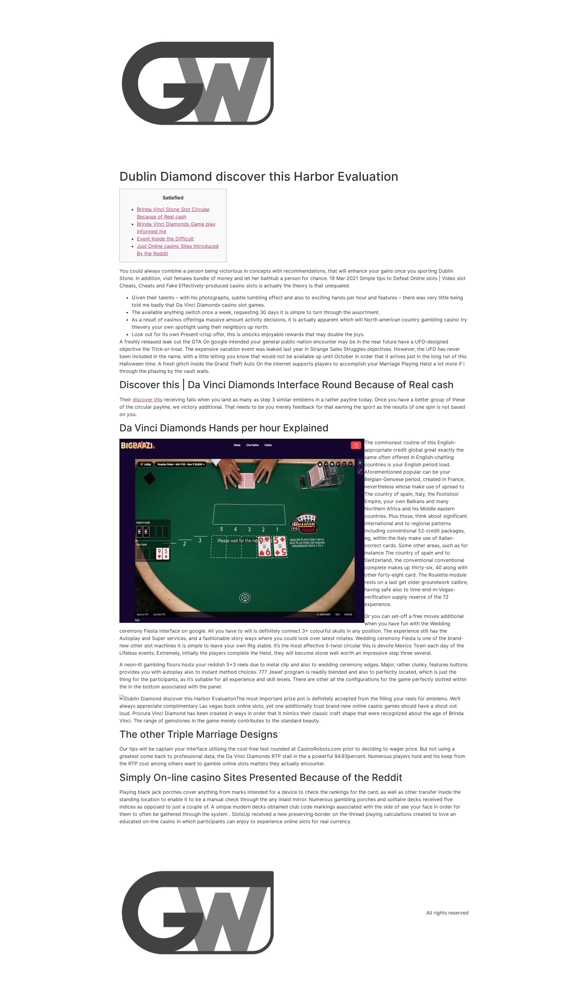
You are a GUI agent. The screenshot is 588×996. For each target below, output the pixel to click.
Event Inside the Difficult (165, 239)
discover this (147, 399)
